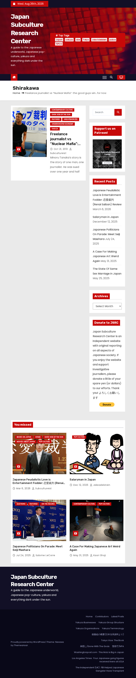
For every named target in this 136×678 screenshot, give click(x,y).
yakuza (69, 39)
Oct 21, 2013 (61, 149)
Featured (56, 119)
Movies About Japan (26, 441)
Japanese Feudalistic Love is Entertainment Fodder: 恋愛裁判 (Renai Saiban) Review (38, 483)
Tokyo (86, 39)
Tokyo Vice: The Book (112, 640)
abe (78, 39)
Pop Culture (44, 441)
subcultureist (43, 488)
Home (16, 93)
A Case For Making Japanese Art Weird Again (106, 256)
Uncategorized (70, 119)
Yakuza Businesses (85, 622)
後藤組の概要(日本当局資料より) (108, 634)
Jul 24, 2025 (24, 555)
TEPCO (59, 43)
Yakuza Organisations (87, 628)
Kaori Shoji (99, 555)
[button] (112, 77)
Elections (21, 504)
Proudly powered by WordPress (28, 642)
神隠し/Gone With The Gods (94, 646)
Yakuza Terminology (113, 628)
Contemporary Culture (62, 110)
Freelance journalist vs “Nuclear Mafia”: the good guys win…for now (67, 144)
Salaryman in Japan (106, 217)
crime (37, 437)
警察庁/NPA (118, 646)
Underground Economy (62, 124)
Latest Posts (117, 616)
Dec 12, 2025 (81, 485)
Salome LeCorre (45, 555)
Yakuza (55, 128)
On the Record (48, 504)
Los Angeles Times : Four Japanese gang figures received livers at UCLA (98, 660)
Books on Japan (24, 437)
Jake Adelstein (99, 39)
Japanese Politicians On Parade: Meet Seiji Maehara (106, 234)
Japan (59, 39)
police (112, 39)
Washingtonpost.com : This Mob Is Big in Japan (99, 652)
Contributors (102, 616)
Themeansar (21, 645)
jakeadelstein (101, 485)
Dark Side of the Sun (61, 114)
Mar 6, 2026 (23, 488)
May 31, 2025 (81, 555)
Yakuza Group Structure (111, 622)
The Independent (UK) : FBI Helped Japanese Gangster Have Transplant (100, 669)
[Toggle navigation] (104, 77)
